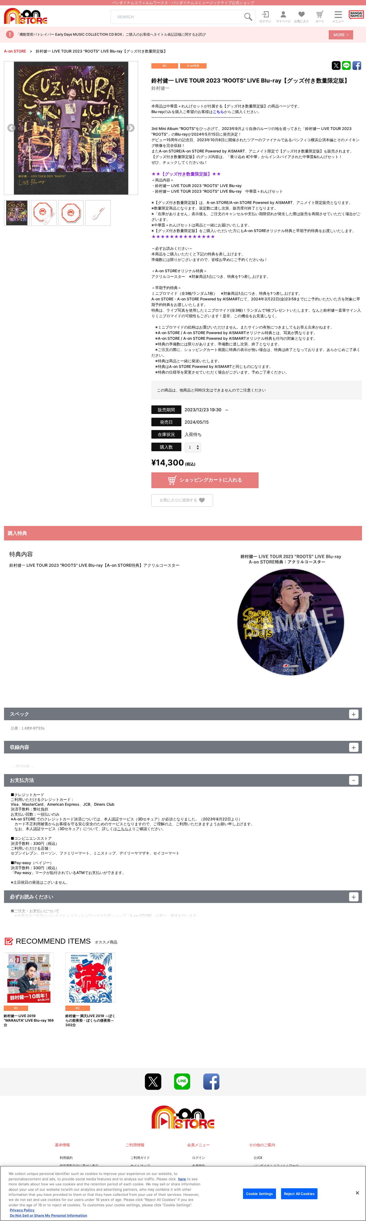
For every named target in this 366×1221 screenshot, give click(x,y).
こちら (122, 828)
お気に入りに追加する (178, 500)
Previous (11, 128)
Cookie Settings (259, 1194)
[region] (183, 1193)
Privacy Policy (22, 1210)
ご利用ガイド (140, 1158)
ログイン (198, 1158)
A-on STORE (15, 51)
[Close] (357, 1193)
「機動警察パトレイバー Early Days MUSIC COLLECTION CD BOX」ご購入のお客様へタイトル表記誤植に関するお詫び (111, 34)
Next (130, 128)
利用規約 (66, 1158)
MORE (339, 34)
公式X (258, 1158)
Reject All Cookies (299, 1194)
